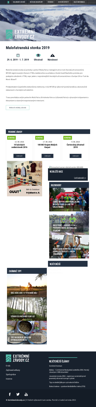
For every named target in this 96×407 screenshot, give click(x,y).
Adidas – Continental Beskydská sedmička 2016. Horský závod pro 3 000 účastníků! (69, 371)
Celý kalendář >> (80, 178)
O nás (8, 365)
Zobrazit (19, 156)
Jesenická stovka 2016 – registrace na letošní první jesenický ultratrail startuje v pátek (67, 377)
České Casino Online (54, 269)
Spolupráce (11, 374)
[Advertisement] (48, 116)
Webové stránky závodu (17, 108)
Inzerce (9, 378)
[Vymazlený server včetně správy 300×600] (66, 167)
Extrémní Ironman (55, 366)
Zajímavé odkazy (13, 370)
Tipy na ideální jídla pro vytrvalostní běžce (64, 382)
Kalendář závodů (19, 2)
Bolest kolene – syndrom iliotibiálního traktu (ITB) (67, 386)
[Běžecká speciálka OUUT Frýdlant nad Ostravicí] (24, 178)
